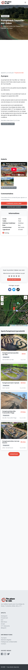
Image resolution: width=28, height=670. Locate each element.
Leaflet (13, 325)
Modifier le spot (8, 124)
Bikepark (3, 628)
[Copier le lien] (18, 289)
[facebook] (2, 654)
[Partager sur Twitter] (14, 289)
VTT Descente (5, 626)
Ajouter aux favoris (14, 207)
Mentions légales (6, 640)
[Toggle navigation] (25, 2)
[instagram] (5, 654)
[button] (14, 309)
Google (25, 325)
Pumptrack (4, 618)
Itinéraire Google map (14, 203)
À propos (4, 638)
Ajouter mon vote (14, 279)
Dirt (2, 620)
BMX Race (4, 622)
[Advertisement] (14, 56)
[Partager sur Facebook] (10, 289)
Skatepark (4, 616)
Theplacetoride (19, 73)
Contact (3, 644)
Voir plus (14, 454)
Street (3, 624)
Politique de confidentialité (9, 642)
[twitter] (8, 654)
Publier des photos (9, 187)
